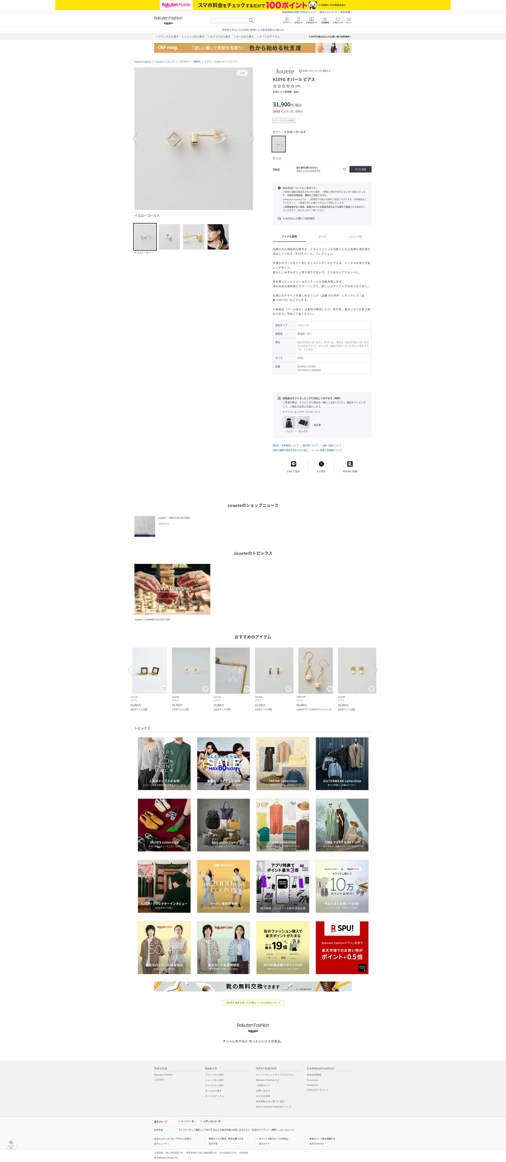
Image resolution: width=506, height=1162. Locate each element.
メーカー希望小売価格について (327, 450)
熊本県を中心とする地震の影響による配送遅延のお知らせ (253, 29)
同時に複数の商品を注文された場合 (290, 450)
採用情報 (243, 1152)
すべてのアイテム (214, 1096)
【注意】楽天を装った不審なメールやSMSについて (253, 1002)
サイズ (322, 236)
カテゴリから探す (214, 1085)
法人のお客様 (263, 1096)
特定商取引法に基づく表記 (270, 1101)
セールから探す (213, 1090)
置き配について (310, 445)
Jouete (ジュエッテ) (165, 61)
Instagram (312, 1084)
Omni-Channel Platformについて (274, 1106)
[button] (193, 139)
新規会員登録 (314, 1074)
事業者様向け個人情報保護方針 (201, 1152)
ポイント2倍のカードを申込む (274, 1138)
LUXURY (159, 1079)
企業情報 (158, 1152)
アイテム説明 (289, 236)
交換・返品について (332, 445)
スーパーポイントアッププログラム (275, 1074)
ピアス (208, 61)
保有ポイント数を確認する (322, 1138)
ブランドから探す (214, 1074)
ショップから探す (214, 1080)
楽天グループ (327, 11)
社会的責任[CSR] (228, 1152)
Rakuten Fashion (142, 61)
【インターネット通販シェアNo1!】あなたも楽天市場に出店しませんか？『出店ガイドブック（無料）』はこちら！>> (236, 1129)
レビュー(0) (355, 236)
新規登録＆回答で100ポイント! (299, 11)
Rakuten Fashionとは (267, 1080)
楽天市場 (345, 11)
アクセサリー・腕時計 (190, 61)
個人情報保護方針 (174, 1152)
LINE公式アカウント (318, 1089)
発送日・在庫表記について (286, 445)
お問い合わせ (263, 1090)
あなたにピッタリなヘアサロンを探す (172, 1138)
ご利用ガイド (263, 1085)
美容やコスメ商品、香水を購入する (226, 1138)
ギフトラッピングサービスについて (302, 412)
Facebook (312, 1080)
